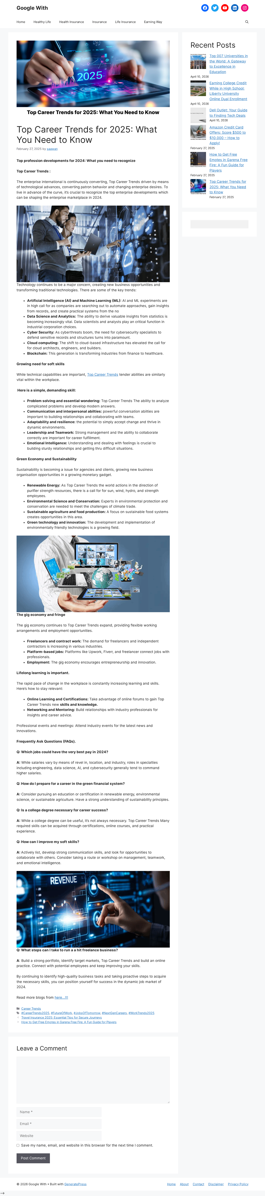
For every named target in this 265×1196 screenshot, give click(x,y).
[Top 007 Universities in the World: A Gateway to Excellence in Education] (198, 62)
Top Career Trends (102, 374)
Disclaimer (216, 1184)
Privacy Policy (238, 1184)
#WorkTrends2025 (141, 1013)
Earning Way (153, 22)
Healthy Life (42, 22)
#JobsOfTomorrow (87, 1013)
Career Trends (31, 1008)
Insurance (99, 22)
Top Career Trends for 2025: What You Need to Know (228, 186)
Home (21, 22)
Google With (32, 8)
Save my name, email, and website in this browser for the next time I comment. (87, 1145)
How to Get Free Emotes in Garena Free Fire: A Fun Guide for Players (69, 1022)
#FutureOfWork (61, 1013)
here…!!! (61, 997)
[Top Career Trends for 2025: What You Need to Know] (198, 187)
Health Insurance (71, 22)
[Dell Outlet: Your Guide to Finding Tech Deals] (198, 116)
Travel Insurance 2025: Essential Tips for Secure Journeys (61, 1017)
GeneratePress (75, 1184)
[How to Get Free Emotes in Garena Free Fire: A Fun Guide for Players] (198, 160)
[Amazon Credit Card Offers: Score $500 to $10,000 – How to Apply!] (198, 133)
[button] (247, 22)
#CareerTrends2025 (35, 1013)
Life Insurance (125, 22)
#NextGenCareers (114, 1013)
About (184, 1184)
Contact (198, 1184)
